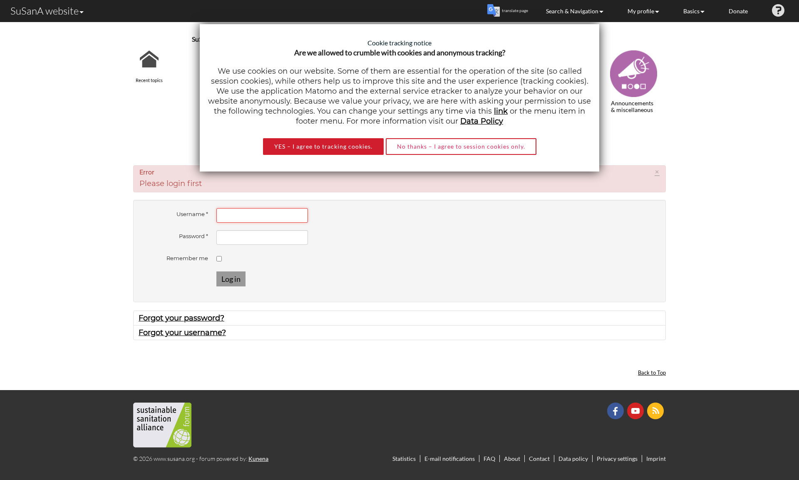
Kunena (258, 458)
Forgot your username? (182, 332)
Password (193, 236)
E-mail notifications (449, 458)
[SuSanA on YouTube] (636, 410)
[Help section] (778, 11)
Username (192, 214)
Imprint (656, 458)
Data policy (573, 458)
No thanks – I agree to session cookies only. (461, 146)
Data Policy (481, 121)
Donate (738, 11)
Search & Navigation (572, 11)
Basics (691, 11)
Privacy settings (617, 458)
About (512, 458)
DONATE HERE (766, 432)
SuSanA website (44, 11)
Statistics (404, 458)
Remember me (187, 258)
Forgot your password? (181, 318)
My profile (641, 11)
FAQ (489, 458)
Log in (231, 279)
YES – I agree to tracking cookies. (323, 146)
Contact (539, 458)
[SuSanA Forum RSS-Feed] (656, 410)
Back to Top (652, 373)
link (501, 111)
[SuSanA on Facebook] (616, 410)
